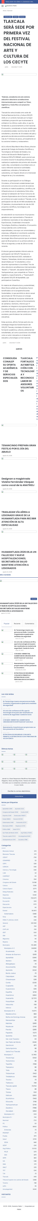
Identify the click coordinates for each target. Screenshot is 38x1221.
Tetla (7, 1070)
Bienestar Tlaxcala (9, 854)
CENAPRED (6, 860)
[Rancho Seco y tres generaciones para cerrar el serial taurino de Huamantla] (19, 770)
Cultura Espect (7, 888)
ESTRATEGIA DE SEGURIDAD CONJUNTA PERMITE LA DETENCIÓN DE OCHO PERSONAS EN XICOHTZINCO (24, 676)
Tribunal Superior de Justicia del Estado (15, 1180)
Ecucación (6, 901)
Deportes (7, 815)
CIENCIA (5, 867)
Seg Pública (26, 832)
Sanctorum (10, 1045)
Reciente (17, 624)
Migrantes (6, 939)
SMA (4, 1164)
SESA (6, 1142)
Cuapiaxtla (9, 986)
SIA (4, 1161)
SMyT (5, 1167)
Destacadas (20, 815)
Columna (6, 879)
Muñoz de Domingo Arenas (15, 1017)
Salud (16, 829)
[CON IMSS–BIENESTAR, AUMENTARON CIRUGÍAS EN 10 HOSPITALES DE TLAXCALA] (7, 656)
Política (6, 829)
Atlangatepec (10, 964)
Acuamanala (10, 951)
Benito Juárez (11, 973)
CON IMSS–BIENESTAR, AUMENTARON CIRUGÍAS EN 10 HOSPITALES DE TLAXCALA (24, 656)
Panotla (8, 1030)
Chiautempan (10, 979)
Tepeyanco (10, 1067)
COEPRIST (6, 876)
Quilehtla (9, 1036)
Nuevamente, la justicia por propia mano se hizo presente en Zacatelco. (25, 665)
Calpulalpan (10, 976)
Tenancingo (10, 1058)
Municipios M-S (9, 1011)
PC (4, 1123)
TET (4, 1170)
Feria (4, 917)
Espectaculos (7, 907)
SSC (5, 1155)
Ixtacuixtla (9, 1004)
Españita (9, 992)
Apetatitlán (7, 808)
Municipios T (8, 1054)
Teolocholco (10, 1061)
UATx (4, 1186)
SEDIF (5, 1145)
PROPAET (6, 1133)
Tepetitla (9, 1064)
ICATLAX (6, 929)
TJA (4, 1173)
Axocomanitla (10, 967)
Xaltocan (9, 1095)
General (18, 819)
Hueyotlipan (10, 1001)
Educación (6, 904)
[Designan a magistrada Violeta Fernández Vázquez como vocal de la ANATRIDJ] (19, 756)
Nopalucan (20, 826)
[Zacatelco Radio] (11, 6)
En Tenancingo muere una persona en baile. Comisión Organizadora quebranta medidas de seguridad (24, 633)
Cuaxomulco (10, 989)
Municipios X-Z (9, 1114)
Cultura (5, 885)
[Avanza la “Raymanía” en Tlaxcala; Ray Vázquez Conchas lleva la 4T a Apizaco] (30, 770)
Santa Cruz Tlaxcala (13, 1051)
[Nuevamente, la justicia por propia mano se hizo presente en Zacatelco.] (7, 666)
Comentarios (29, 624)
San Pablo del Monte (10, 832)
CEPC (4, 863)
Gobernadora (8, 822)
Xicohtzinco (10, 1098)
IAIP (4, 926)
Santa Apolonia (11, 1048)
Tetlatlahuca (10, 1076)
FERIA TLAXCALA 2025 (10, 920)
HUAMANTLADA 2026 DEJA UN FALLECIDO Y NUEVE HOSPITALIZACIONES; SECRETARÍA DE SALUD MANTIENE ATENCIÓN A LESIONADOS (18, 607)
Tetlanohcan (10, 1073)
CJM (4, 873)
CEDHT (5, 857)
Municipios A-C (9, 948)
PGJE (6, 1152)
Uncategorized (24, 836)
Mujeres (5, 942)
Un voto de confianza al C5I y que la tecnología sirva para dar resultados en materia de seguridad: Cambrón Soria (25, 645)
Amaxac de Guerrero (13, 954)
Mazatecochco (11, 1014)
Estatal (7, 819)
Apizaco (8, 961)
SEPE (4, 1158)
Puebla (5, 1136)
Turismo (5, 1183)
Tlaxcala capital (9, 836)
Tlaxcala (5, 1176)
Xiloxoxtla (9, 1102)
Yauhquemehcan (9, 839)
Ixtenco (8, 1008)
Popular (6, 624)
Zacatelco (22, 839)
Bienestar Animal (8, 851)
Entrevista (7, 1130)
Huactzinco (10, 995)
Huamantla (21, 822)
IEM (4, 935)
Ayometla (19, 808)
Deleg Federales (8, 892)
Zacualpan (9, 1111)
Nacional (5, 1120)
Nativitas (9, 1023)
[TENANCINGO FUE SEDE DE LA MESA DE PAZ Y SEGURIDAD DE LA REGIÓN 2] (19, 763)
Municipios (8, 826)
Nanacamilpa (10, 1020)
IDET (4, 932)
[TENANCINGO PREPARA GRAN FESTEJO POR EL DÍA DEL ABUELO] (7, 756)
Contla (24, 812)
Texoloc (8, 1080)
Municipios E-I (7, 1117)
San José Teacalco (12, 1039)
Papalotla (9, 1033)
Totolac (8, 1092)
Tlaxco (8, 1089)
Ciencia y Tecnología (9, 870)
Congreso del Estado (10, 812)
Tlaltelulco (9, 1083)
